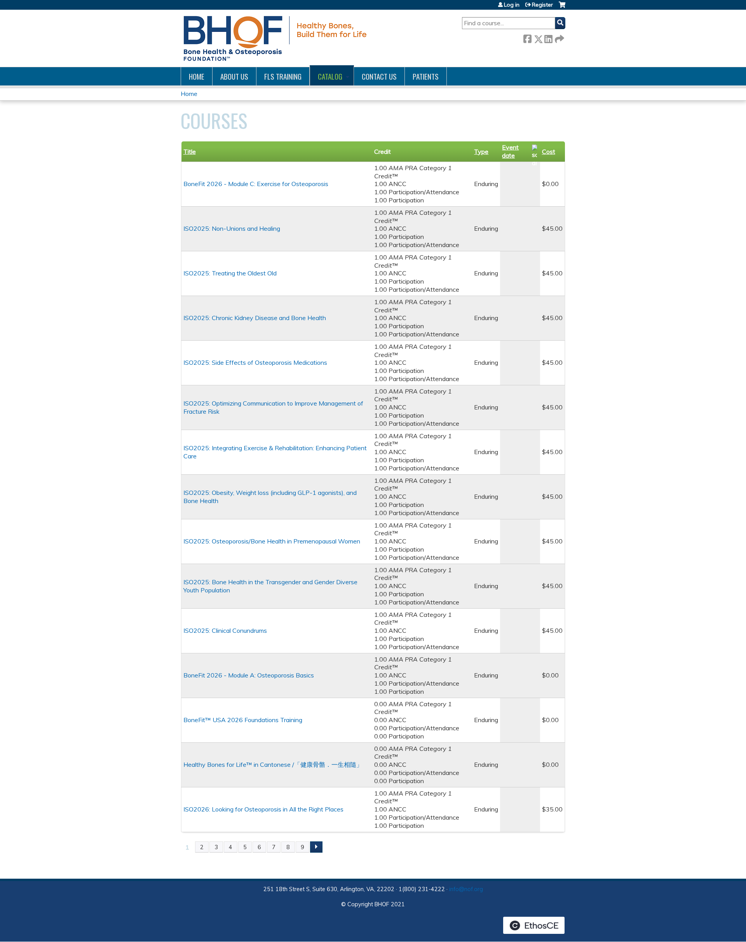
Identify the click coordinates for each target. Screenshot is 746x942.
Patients (426, 76)
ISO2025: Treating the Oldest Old (230, 273)
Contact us (379, 76)
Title (189, 151)
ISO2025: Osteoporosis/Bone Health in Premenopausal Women (271, 541)
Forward (559, 37)
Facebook (527, 37)
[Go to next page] (316, 847)
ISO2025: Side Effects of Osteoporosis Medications (255, 362)
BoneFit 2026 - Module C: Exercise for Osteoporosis (255, 184)
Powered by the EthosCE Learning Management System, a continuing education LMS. (533, 925)
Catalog (330, 76)
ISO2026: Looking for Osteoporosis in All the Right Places (263, 809)
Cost (548, 151)
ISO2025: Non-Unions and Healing (231, 228)
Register (542, 4)
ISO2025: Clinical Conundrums (225, 630)
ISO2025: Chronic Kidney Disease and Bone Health (254, 318)
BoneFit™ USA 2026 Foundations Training (242, 720)
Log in (511, 4)
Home (196, 76)
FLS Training (283, 76)
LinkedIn (548, 37)
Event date (510, 151)
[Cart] (562, 7)
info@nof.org (466, 889)
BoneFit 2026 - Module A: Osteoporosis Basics (248, 675)
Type (481, 151)
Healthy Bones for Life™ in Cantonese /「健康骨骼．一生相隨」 (273, 764)
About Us (234, 76)
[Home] (274, 38)
